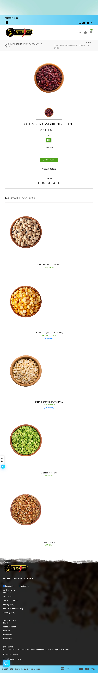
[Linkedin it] (59, 183)
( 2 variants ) (49, 338)
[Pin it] (54, 183)
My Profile (7, 638)
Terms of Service (10, 600)
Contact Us (7, 596)
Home (88, 42)
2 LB (49, 140)
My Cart (6, 630)
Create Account (9, 627)
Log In (5, 623)
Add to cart (48, 160)
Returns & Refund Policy (13, 608)
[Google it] (43, 183)
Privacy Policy (8, 604)
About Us (7, 592)
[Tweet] (49, 183)
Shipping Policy (9, 612)
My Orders (7, 634)
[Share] (38, 183)
